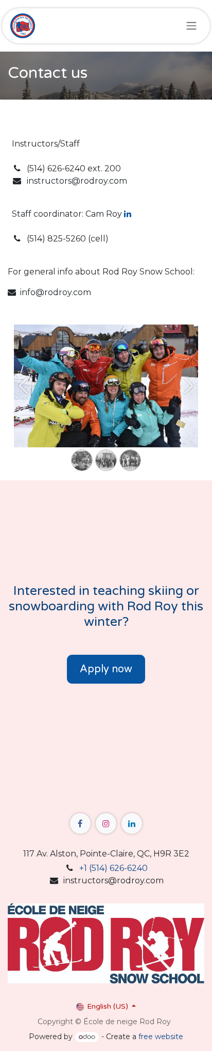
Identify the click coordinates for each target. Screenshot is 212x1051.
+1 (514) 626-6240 (113, 868)
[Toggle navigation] (191, 26)
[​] (80, 823)
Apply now (106, 669)
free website (160, 1036)
